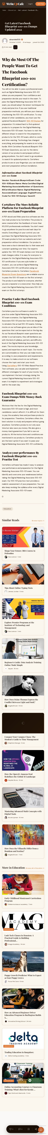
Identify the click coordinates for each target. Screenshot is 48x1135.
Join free (40, 4)
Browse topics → (38, 521)
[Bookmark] (28, 1129)
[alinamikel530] (5, 41)
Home (4, 10)
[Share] (36, 1129)
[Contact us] (41, 1130)
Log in (30, 4)
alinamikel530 (14, 39)
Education (12, 10)
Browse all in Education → (35, 868)
